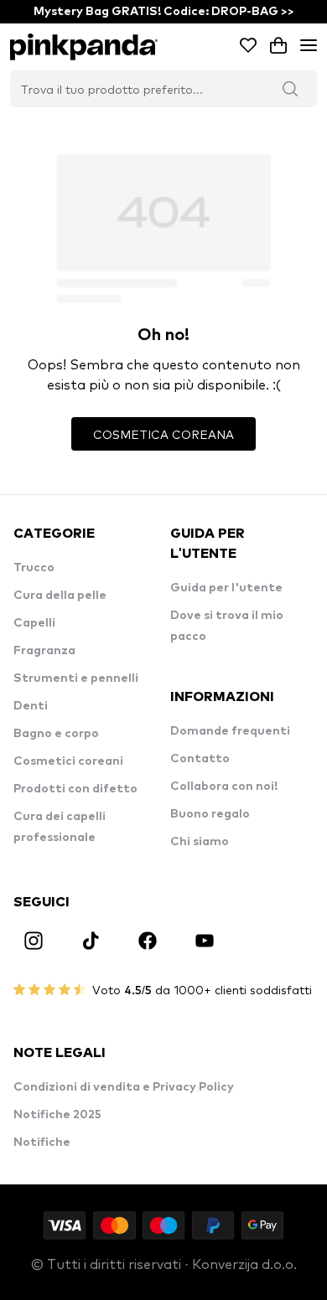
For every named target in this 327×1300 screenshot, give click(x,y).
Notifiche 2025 (57, 1115)
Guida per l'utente (226, 588)
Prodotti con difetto (75, 789)
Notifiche (41, 1142)
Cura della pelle (59, 595)
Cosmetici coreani (68, 761)
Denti (30, 706)
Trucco (33, 568)
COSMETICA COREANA (163, 433)
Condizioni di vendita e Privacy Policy (123, 1087)
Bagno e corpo (56, 734)
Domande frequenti (230, 731)
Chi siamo (199, 842)
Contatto (200, 759)
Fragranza (44, 651)
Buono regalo (210, 814)
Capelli (34, 623)
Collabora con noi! (224, 786)
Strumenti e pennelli (75, 678)
